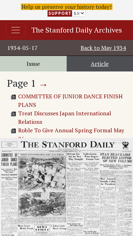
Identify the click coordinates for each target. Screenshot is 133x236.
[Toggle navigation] (16, 30)
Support (60, 13)
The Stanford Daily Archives (76, 30)
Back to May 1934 (103, 48)
